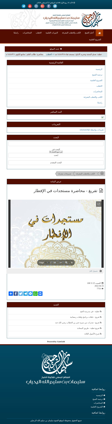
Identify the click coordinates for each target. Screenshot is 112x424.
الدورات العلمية (52, 33)
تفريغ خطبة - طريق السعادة (88, 328)
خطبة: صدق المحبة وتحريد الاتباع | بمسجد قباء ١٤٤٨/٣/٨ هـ (84, 54)
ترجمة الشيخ (97, 75)
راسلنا (16, 33)
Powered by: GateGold (56, 342)
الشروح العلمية (95, 40)
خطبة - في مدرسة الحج (90, 311)
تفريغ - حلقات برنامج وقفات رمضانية (85, 317)
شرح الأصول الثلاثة (92, 334)
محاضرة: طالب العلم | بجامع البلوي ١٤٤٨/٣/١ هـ (30, 54)
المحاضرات (27, 33)
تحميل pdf (95, 271)
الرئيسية (99, 69)
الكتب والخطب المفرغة (71, 33)
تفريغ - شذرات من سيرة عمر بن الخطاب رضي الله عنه (77, 323)
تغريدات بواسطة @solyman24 (92, 130)
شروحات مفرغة (64, 174)
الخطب (39, 33)
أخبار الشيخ (89, 33)
